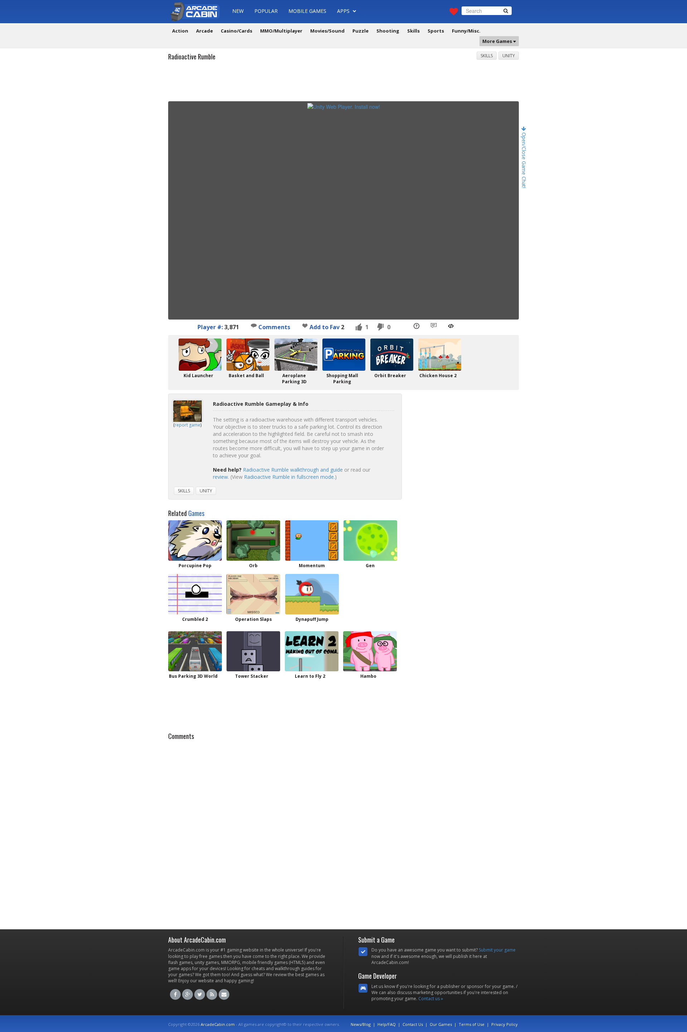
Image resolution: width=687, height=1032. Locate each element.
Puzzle (360, 31)
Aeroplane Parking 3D (294, 379)
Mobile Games (307, 11)
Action (180, 31)
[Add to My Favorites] (305, 325)
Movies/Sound (327, 31)
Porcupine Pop (195, 566)
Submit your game (497, 950)
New (238, 11)
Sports (436, 31)
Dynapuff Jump (312, 619)
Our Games (441, 1024)
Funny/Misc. (466, 31)
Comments (273, 327)
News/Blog (361, 1024)
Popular (266, 11)
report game (187, 425)
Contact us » (430, 999)
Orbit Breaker (390, 376)
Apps (344, 11)
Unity (508, 56)
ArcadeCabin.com (218, 1024)
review (220, 476)
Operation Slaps (253, 619)
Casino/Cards (236, 31)
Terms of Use (471, 1024)
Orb (253, 566)
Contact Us (413, 1024)
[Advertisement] (343, 83)
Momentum (312, 566)
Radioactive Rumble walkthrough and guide (293, 469)
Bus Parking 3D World (193, 676)
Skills (413, 31)
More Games (497, 41)
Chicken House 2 (438, 376)
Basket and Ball (246, 376)
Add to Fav (325, 327)
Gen (370, 566)
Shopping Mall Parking (342, 379)
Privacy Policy (504, 1024)
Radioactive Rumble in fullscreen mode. (289, 476)
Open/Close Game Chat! (524, 159)
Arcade (204, 31)
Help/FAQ (386, 1024)
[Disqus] (343, 832)
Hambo (368, 676)
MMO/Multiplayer (281, 31)
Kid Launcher (198, 376)
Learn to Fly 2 (310, 676)
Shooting (387, 31)
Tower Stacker (251, 676)
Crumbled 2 (195, 619)
